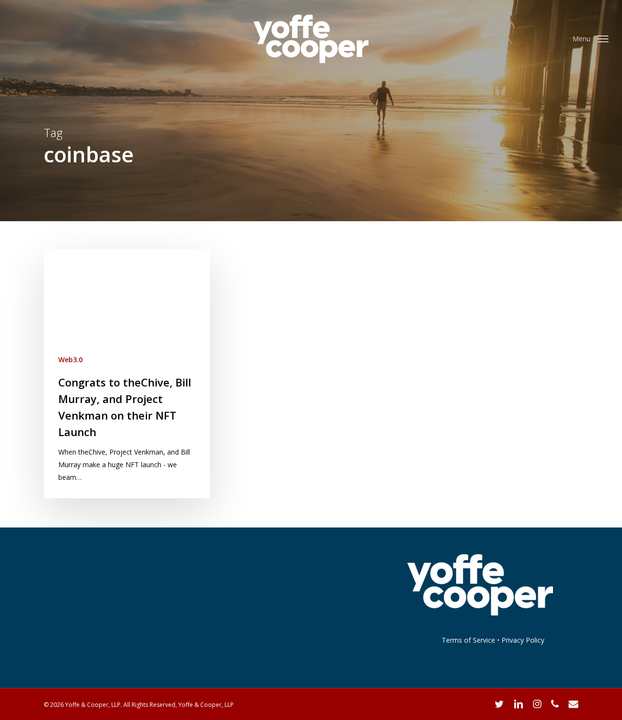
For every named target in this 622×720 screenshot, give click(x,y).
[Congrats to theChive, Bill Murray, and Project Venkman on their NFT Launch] (127, 373)
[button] (590, 39)
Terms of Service (468, 640)
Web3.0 (70, 359)
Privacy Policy (522, 640)
